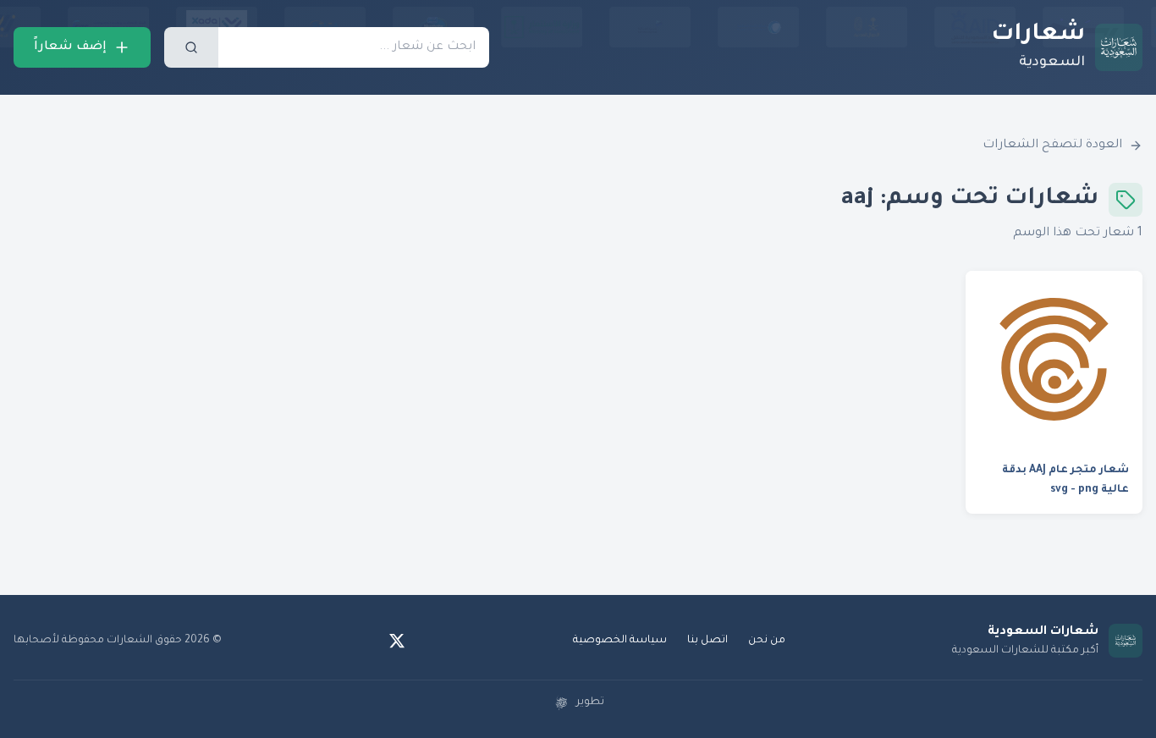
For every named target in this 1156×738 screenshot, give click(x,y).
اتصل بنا (707, 641)
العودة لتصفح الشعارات (1052, 145)
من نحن (766, 641)
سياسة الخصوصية (620, 641)
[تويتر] (396, 640)
